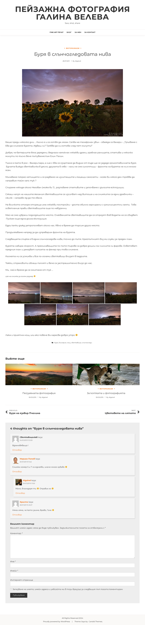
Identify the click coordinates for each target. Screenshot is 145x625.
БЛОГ (69, 32)
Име (13, 561)
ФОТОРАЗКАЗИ (73, 48)
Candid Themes (95, 622)
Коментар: (16, 533)
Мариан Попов (27, 459)
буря (56, 343)
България (62, 343)
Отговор (17, 450)
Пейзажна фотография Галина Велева (72, 12)
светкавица (76, 343)
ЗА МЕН (78, 32)
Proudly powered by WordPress (56, 622)
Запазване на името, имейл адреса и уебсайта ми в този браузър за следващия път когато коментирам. (68, 589)
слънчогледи (87, 343)
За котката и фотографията (106, 393)
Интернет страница (21, 580)
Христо (24, 502)
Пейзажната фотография (39, 393)
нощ (68, 343)
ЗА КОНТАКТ (89, 32)
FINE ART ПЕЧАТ (56, 32)
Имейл (14, 571)
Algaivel (78, 61)
